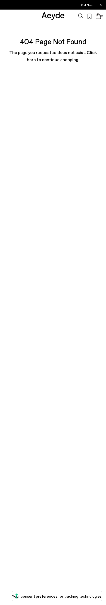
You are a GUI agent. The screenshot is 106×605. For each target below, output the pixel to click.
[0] (98, 16)
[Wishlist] (89, 16)
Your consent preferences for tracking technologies (57, 596)
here (31, 59)
